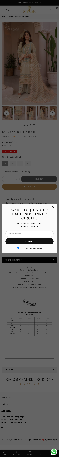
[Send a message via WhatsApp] (54, 452)
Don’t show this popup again (31, 248)
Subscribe (29, 241)
